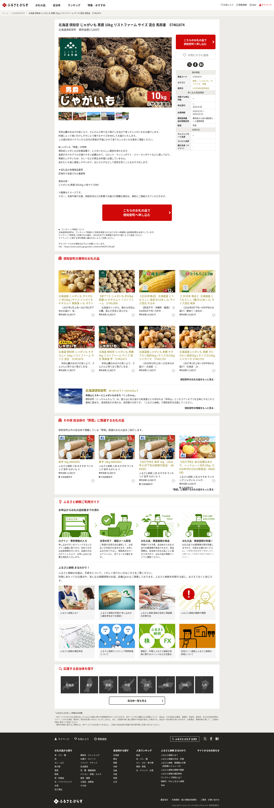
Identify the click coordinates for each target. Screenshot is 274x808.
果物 (56, 770)
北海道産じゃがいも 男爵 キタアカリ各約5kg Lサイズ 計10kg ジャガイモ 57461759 (157, 355)
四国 (185, 685)
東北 (89, 685)
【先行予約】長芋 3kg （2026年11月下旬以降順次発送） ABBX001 (156, 465)
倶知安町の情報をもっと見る (199, 407)
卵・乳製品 (59, 778)
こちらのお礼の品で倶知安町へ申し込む (195, 42)
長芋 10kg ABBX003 (110, 462)
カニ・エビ (59, 762)
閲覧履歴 (102, 739)
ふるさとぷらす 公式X (186, 739)
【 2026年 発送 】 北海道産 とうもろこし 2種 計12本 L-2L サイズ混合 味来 (196, 299)
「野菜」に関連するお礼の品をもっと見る (192, 489)
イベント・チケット (89, 762)
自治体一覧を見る (137, 700)
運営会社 (164, 799)
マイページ (63, 739)
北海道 (70, 685)
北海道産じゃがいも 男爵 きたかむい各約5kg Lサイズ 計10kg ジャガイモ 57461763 (197, 355)
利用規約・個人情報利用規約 (184, 799)
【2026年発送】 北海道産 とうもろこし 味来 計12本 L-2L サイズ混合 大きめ (157, 299)
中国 (166, 685)
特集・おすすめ (96, 5)
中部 (127, 685)
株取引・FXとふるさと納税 (172, 781)
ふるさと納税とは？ (69, 612)
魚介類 (57, 766)
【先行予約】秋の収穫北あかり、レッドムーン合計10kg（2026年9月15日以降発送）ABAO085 (197, 467)
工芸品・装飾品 (87, 781)
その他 (83, 785)
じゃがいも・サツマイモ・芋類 (203, 82)
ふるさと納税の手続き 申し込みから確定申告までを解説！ (116, 614)
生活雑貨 (84, 766)
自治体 (56, 5)
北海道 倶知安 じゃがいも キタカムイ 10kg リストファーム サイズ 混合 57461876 (76, 355)
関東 (108, 685)
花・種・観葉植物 (88, 770)
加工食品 (58, 789)
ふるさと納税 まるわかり (173, 750)
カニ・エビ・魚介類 (144, 762)
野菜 (194, 81)
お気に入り (83, 739)
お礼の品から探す (63, 750)
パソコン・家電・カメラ (90, 774)
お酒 (56, 785)
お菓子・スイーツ (88, 759)
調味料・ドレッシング (89, 755)
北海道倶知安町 (67, 29)
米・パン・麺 (60, 755)
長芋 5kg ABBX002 (69, 462)
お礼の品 (40, 5)
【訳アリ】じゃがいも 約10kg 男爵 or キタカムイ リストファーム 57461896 (116, 299)
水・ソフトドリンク (63, 781)
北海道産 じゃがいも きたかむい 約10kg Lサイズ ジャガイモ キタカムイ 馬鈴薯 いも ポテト (76, 299)
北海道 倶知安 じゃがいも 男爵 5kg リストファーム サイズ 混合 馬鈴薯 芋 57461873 (116, 355)
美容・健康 (85, 778)
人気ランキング (144, 750)
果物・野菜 (141, 766)
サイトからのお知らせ (208, 750)
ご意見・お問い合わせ (209, 799)
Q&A (163, 785)
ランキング (74, 5)
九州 (204, 685)
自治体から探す (121, 750)
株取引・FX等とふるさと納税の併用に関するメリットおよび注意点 (156, 653)
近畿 (146, 685)
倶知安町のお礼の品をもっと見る (197, 379)
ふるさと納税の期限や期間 (193, 612)
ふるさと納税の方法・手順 (172, 759)
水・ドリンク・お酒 (144, 770)
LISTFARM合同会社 (201, 88)
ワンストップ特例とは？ (171, 777)
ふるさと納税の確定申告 (71, 651)
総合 (138, 755)
